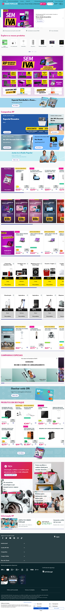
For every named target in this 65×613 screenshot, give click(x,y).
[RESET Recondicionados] (5, 42)
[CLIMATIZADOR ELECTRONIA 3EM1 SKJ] (37, 334)
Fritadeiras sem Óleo (22, 264)
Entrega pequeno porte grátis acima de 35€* (44, 1)
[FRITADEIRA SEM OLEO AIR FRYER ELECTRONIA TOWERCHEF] (8, 414)
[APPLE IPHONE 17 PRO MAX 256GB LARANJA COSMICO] (30, 435)
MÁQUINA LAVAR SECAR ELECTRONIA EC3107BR (7, 429)
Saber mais (15, 159)
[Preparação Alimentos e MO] (7, 272)
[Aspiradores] (21, 303)
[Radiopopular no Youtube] (10, 538)
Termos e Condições (30, 590)
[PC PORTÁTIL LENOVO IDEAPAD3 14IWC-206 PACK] (51, 176)
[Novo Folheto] (7, 177)
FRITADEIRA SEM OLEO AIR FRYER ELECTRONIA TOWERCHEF (7, 408)
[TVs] (52, 42)
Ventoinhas (23, 46)
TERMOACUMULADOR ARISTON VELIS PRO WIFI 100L (58, 408)
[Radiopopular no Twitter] (6, 538)
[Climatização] (7, 303)
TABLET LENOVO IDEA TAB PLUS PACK (36, 234)
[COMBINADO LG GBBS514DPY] (22, 176)
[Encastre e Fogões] (49, 272)
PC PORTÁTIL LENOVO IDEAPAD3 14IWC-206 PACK (50, 171)
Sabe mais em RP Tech (10, 474)
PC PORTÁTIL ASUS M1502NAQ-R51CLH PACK (36, 171)
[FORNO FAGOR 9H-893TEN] (44, 414)
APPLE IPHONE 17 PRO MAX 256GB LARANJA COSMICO (29, 429)
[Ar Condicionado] (14, 42)
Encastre (61, 46)
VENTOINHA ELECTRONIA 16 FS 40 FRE (22, 329)
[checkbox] (34, 604)
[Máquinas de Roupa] (42, 42)
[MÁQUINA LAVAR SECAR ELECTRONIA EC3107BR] (8, 435)
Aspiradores (22, 295)
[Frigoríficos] (33, 42)
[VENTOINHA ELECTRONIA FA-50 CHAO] (51, 334)
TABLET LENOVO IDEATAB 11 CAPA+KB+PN (22, 234)
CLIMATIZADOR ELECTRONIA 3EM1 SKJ (35, 329)
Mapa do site (45, 590)
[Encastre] (61, 42)
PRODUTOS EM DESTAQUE (12, 403)
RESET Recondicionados (5, 47)
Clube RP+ (28, 1)
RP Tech (4, 1)
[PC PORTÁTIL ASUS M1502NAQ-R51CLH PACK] (37, 176)
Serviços (22, 1)
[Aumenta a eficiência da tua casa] (43, 523)
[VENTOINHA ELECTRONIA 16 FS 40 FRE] (22, 334)
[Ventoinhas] (23, 42)
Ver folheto (15, 105)
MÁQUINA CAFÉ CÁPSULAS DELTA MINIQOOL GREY (51, 428)
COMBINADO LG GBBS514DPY (19, 171)
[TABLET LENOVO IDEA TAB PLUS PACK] (37, 239)
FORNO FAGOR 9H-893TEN (43, 408)
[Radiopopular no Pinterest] (14, 538)
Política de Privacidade (12, 590)
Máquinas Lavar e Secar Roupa (35, 264)
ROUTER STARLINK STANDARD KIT (28, 408)
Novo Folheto (7, 168)
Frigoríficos (33, 46)
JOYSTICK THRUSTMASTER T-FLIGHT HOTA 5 (19, 408)
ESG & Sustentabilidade (13, 1)
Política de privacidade (28, 602)
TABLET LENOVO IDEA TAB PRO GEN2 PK (51, 234)
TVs (52, 46)
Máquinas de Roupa (42, 46)
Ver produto (8, 221)
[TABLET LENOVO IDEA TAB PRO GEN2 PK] (51, 239)
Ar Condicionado (14, 46)
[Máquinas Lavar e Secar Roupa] (35, 272)
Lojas (57, 537)
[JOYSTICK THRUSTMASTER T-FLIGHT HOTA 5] (19, 413)
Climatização (7, 295)
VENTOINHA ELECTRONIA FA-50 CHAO (51, 329)
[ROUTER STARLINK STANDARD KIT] (30, 414)
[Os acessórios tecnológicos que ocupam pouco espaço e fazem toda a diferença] (18, 498)
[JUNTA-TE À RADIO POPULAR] (8, 523)
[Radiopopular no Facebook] (2, 538)
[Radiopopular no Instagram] (18, 538)
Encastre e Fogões (49, 263)
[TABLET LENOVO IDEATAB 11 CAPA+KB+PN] (22, 239)
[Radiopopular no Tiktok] (21, 538)
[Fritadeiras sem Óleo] (21, 272)
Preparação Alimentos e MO (7, 264)
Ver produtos (7, 132)
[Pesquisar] (52, 3)
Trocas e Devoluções (59, 1)
